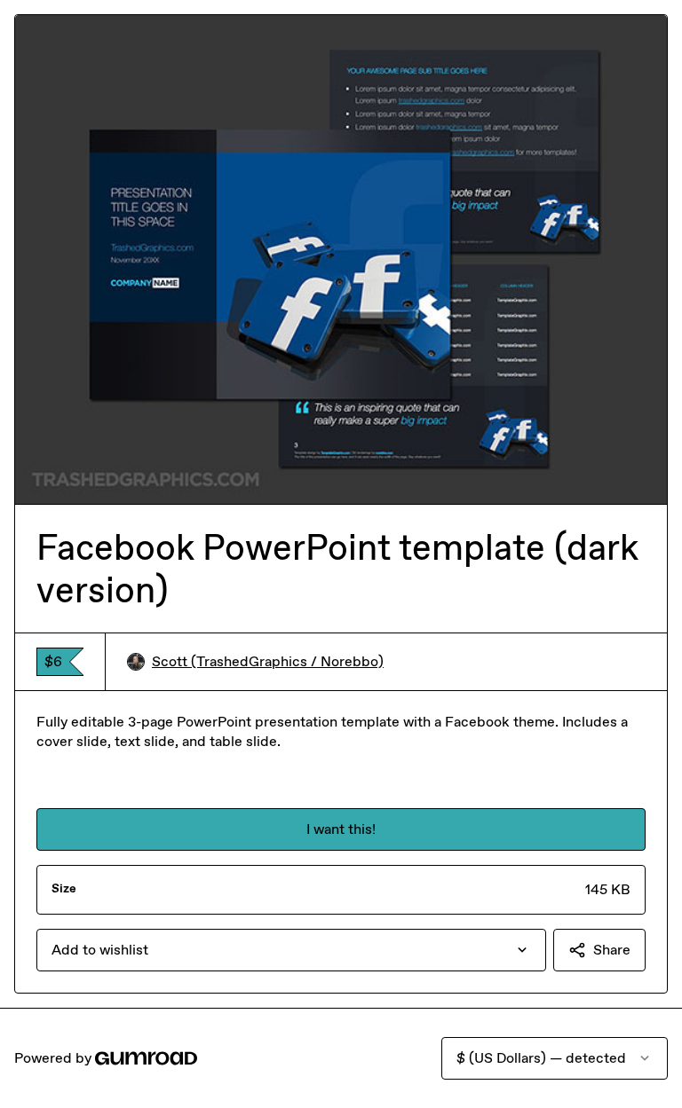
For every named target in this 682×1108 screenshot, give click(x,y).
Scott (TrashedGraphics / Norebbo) (268, 661)
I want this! (341, 829)
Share (611, 949)
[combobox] (291, 950)
